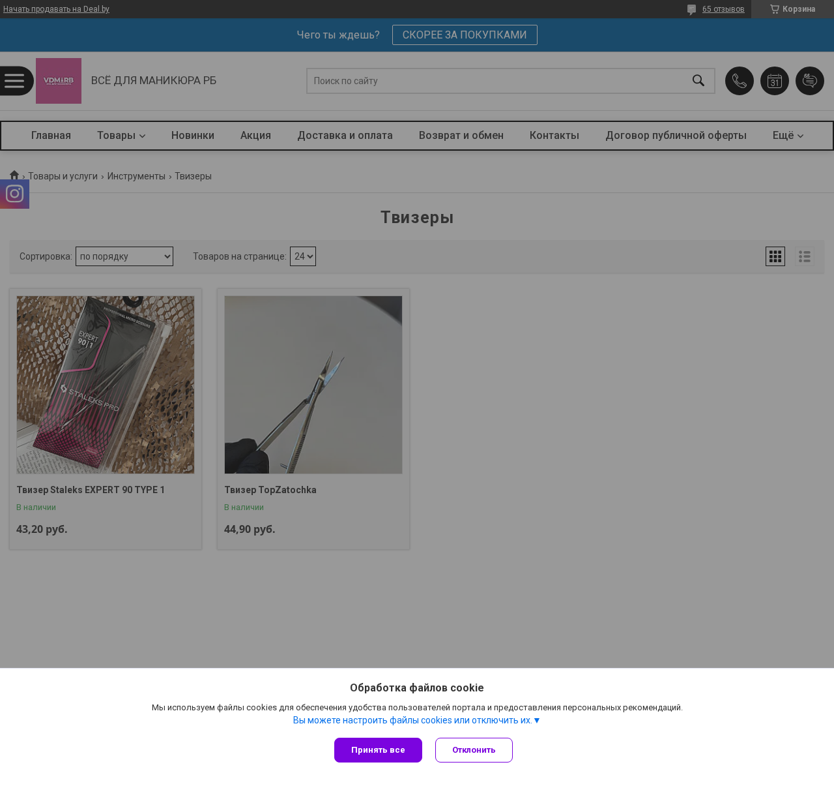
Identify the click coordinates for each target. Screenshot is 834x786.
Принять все (378, 750)
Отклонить (474, 750)
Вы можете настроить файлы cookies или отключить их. (412, 720)
